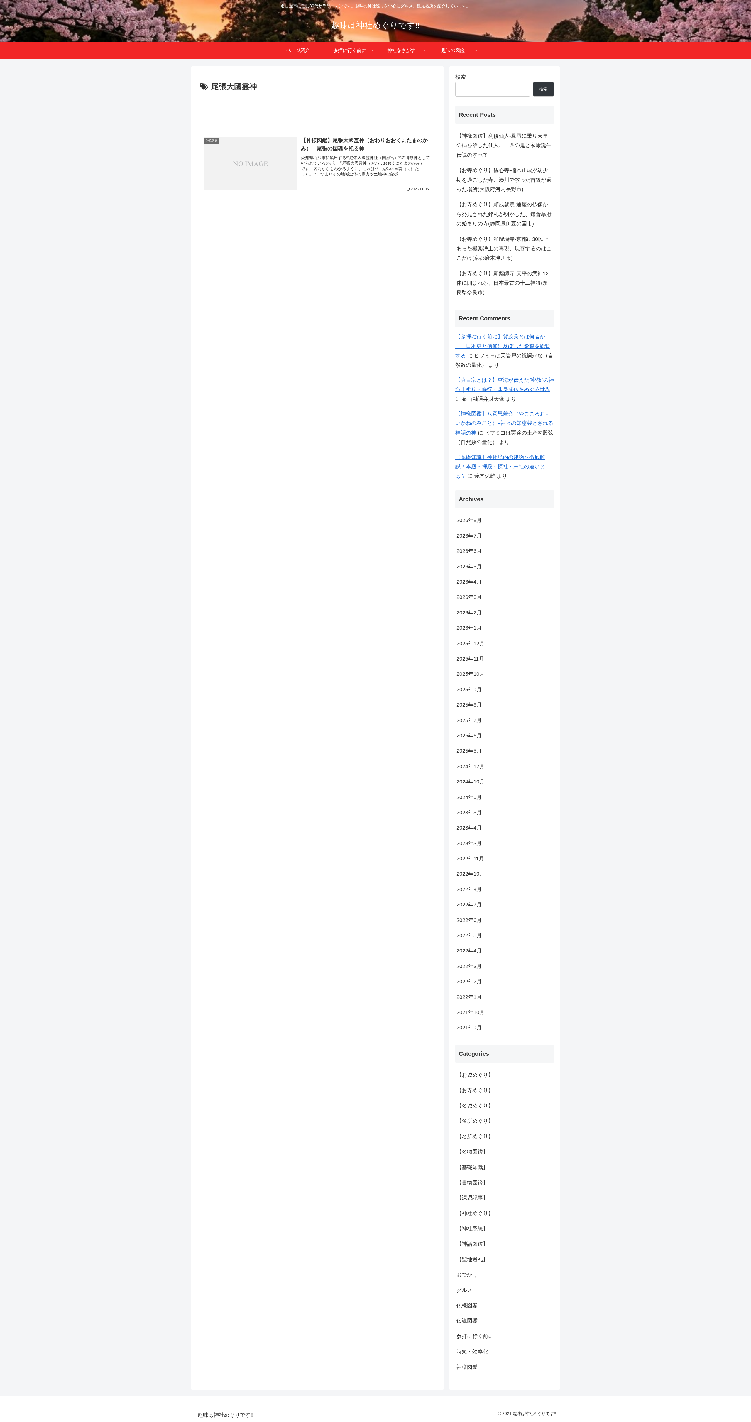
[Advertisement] (317, 110)
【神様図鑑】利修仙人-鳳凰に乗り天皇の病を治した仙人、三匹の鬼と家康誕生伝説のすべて (504, 145)
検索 (460, 77)
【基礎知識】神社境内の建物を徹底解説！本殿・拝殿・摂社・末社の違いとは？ (500, 466)
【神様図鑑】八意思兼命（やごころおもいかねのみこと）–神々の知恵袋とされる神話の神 (504, 423)
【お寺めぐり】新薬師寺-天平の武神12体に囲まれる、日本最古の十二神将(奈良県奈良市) (502, 283)
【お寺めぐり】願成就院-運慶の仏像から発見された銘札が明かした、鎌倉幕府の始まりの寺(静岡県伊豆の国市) (504, 214)
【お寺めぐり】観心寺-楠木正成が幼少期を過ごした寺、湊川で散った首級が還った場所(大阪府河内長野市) (504, 179)
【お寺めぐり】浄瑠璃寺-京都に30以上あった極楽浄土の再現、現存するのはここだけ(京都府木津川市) (504, 248)
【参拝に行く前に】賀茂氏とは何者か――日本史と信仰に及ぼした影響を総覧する (502, 346)
